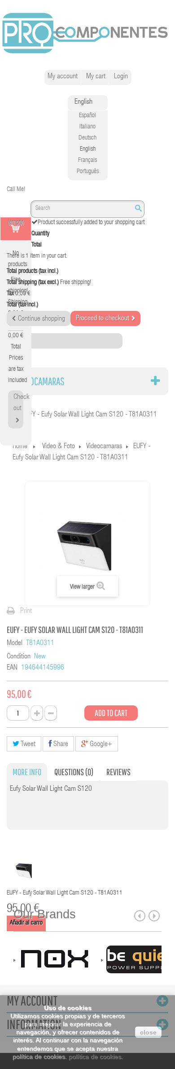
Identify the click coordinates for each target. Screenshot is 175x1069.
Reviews (118, 772)
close (148, 1032)
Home (20, 446)
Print (26, 611)
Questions (73, 772)
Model (14, 643)
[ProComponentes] (87, 33)
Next (154, 915)
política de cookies (95, 1056)
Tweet (27, 744)
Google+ (100, 744)
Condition (19, 657)
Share (60, 744)
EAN (12, 668)
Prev (139, 915)
